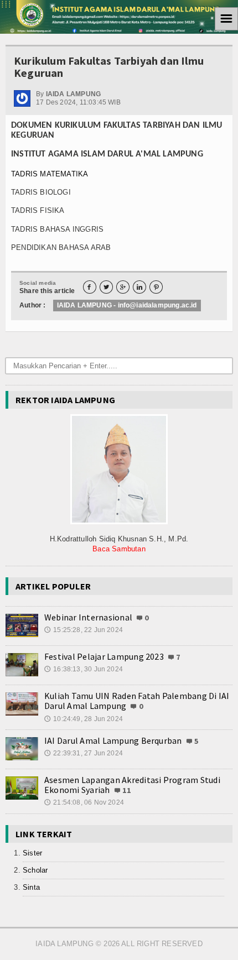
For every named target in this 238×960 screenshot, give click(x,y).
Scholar (35, 870)
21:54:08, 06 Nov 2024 (84, 802)
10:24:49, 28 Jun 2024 (83, 719)
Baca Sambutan (119, 549)
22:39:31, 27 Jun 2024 (83, 753)
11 (126, 790)
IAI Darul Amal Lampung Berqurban (113, 740)
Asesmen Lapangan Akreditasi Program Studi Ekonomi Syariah (132, 784)
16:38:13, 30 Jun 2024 (83, 669)
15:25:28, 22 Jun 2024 (83, 630)
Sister (32, 853)
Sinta (31, 887)
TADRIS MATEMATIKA (49, 174)
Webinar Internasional (88, 617)
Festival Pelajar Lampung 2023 (104, 656)
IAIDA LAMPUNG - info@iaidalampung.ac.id (127, 305)
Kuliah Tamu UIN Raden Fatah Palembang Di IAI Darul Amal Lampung (137, 700)
